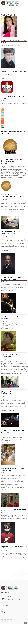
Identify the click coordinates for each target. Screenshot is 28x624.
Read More (19, 177)
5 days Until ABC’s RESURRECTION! (13, 510)
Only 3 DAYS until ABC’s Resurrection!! (9, 355)
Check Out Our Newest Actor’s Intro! (14, 40)
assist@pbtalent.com (6, 612)
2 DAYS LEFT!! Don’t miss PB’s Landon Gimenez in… (11, 233)
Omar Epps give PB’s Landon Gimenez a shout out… (11, 278)
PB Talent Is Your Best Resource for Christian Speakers (13, 160)
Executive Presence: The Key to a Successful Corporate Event (13, 196)
